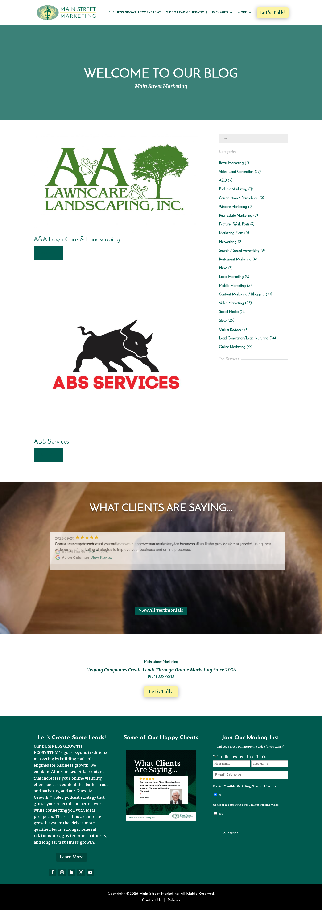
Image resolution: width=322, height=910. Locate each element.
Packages (220, 12)
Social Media (229, 312)
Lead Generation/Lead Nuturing (243, 338)
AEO (223, 180)
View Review (97, 551)
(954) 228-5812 (161, 676)
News (223, 268)
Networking (228, 242)
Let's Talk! (161, 692)
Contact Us (152, 900)
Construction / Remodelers (238, 198)
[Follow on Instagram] (62, 872)
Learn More (71, 857)
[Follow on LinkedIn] (71, 872)
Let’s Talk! (272, 13)
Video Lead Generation (186, 12)
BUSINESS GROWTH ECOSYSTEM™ (134, 12)
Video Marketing (231, 303)
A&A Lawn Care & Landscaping (77, 239)
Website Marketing (233, 207)
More (242, 12)
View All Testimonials (161, 610)
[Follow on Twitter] (81, 872)
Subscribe (231, 833)
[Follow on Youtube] (90, 872)
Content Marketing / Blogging (242, 294)
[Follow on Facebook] (52, 872)
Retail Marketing (231, 163)
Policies (174, 900)
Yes (221, 795)
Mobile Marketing (232, 286)
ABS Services (51, 441)
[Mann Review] (161, 819)
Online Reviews (230, 330)
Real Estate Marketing (235, 216)
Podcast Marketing (233, 189)
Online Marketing (232, 347)
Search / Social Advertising (239, 251)
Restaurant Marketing (235, 259)
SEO (223, 321)
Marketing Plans (231, 233)
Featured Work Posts (234, 224)
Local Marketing (231, 277)
